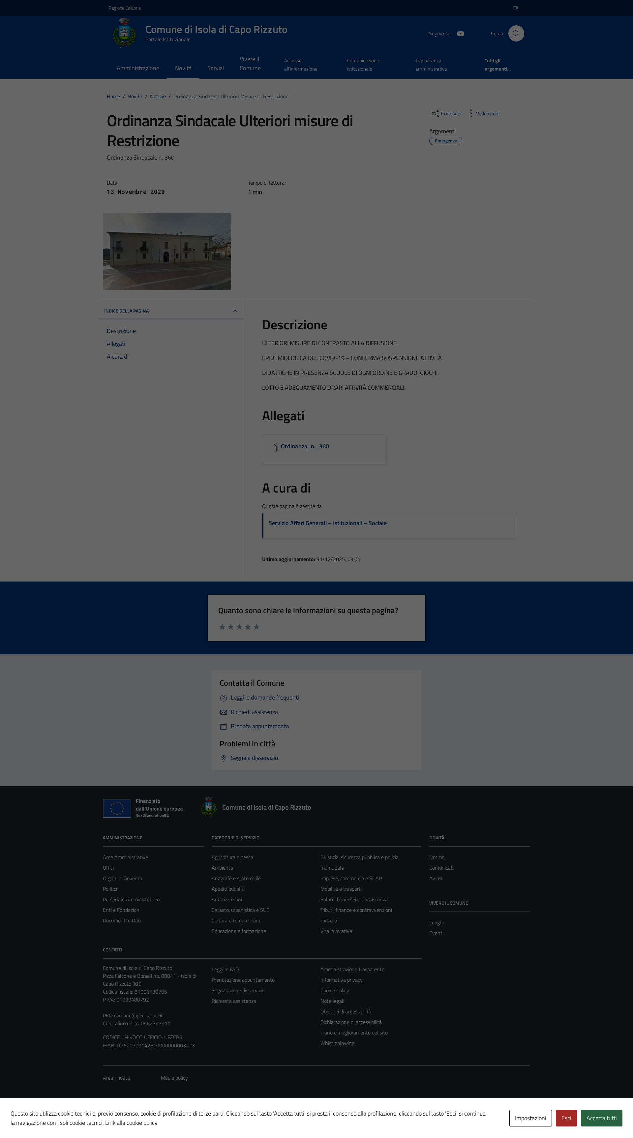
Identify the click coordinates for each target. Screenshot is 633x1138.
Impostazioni (530, 1118)
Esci (566, 1118)
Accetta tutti (602, 1118)
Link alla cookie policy (131, 1122)
